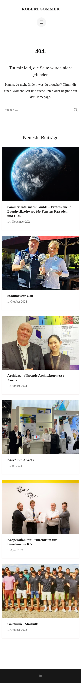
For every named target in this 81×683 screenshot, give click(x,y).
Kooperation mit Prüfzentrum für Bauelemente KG (32, 542)
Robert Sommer (41, 9)
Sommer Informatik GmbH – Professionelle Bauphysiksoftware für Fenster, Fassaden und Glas (39, 211)
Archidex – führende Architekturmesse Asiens (35, 378)
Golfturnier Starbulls (22, 624)
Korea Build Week (20, 460)
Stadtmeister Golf (20, 296)
